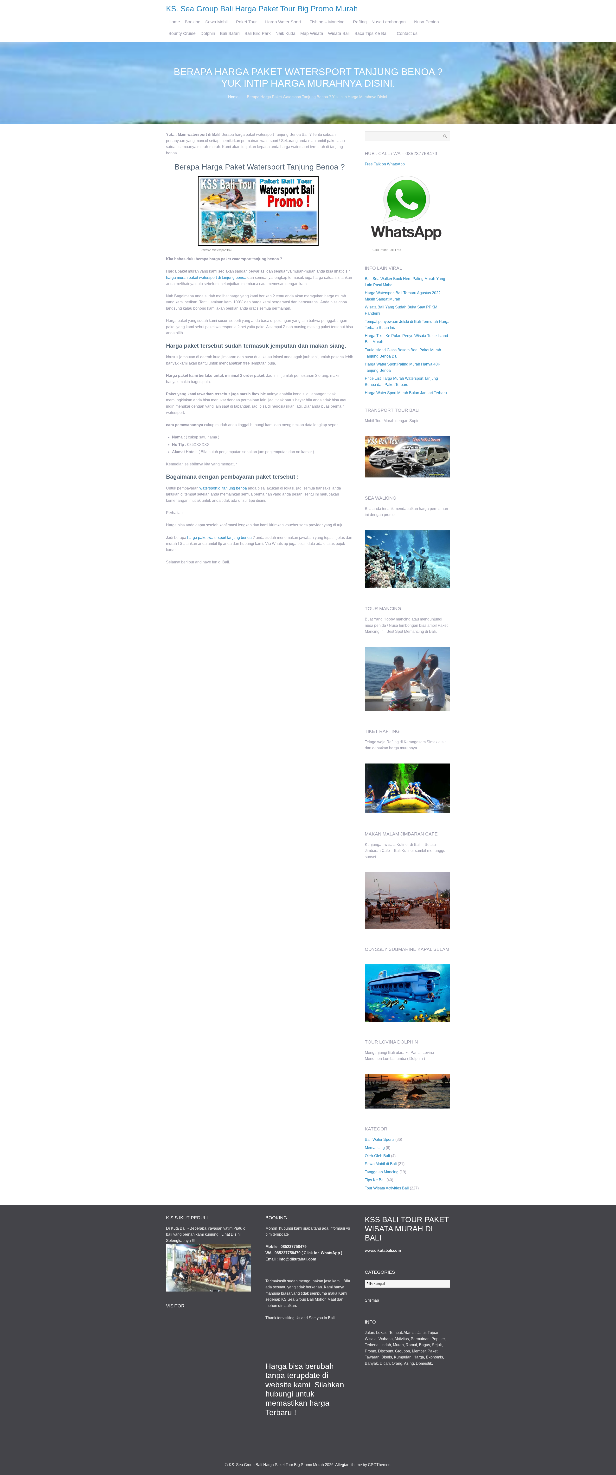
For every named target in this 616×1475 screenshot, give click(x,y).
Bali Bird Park (257, 33)
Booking (192, 22)
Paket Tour (246, 22)
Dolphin (207, 33)
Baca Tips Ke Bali (371, 33)
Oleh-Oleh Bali (377, 1156)
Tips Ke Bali (375, 1180)
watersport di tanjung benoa (223, 488)
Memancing (375, 1148)
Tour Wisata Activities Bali (387, 1188)
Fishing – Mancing (327, 22)
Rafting (360, 22)
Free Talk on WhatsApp (385, 164)
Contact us (407, 33)
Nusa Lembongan (389, 22)
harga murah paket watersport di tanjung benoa (206, 277)
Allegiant (342, 1465)
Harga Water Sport (283, 22)
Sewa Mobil (216, 22)
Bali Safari (230, 33)
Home (174, 22)
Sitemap (372, 1300)
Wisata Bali (339, 33)
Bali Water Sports (379, 1139)
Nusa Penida (426, 22)
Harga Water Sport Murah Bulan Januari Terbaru (406, 393)
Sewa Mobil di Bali (381, 1164)
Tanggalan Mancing (381, 1172)
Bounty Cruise (182, 33)
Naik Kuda (285, 33)
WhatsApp (330, 1253)
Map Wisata (311, 33)
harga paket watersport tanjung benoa (219, 537)
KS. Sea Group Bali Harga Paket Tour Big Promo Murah (262, 8)
